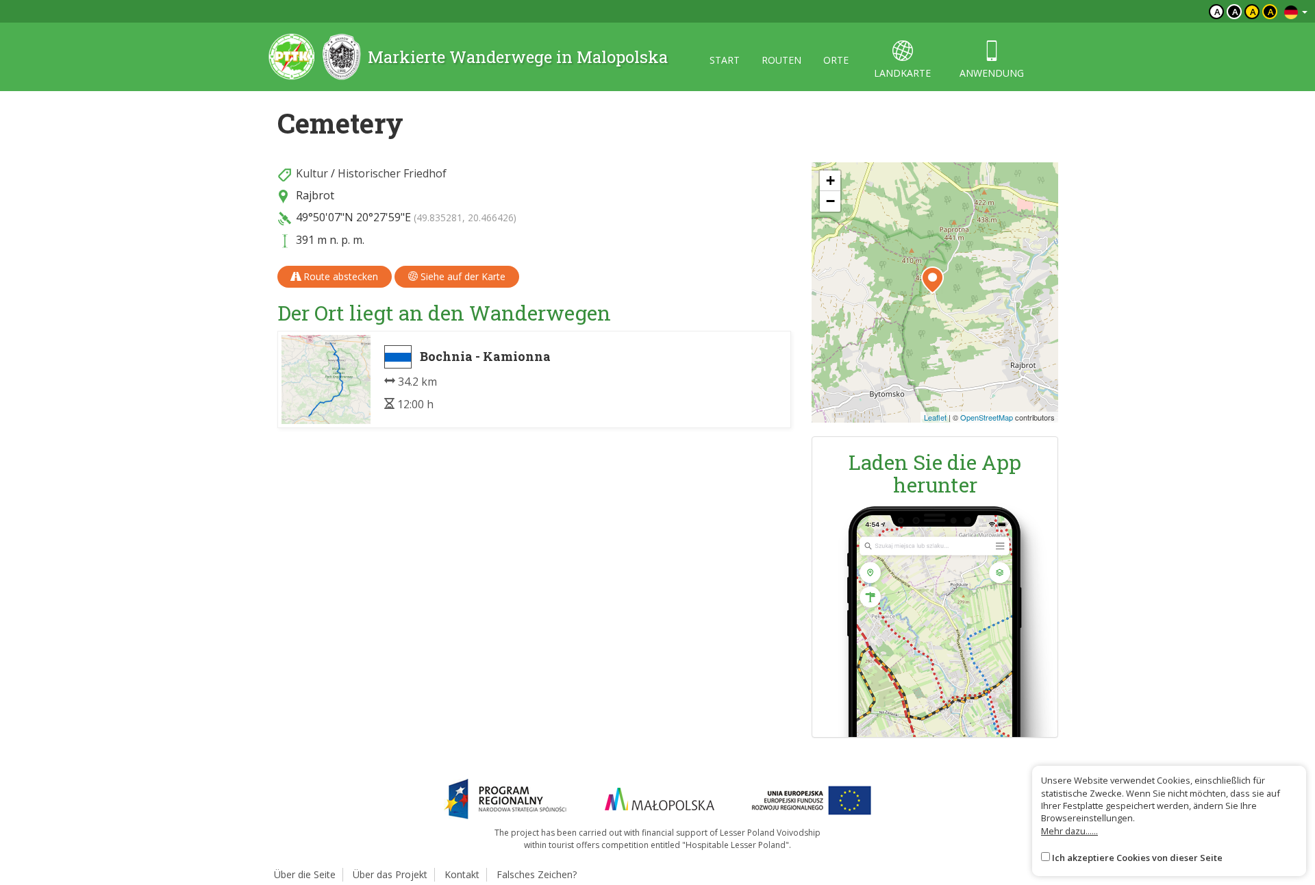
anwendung (992, 72)
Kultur (312, 173)
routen (781, 59)
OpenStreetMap (986, 417)
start (725, 59)
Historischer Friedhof (392, 173)
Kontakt (461, 874)
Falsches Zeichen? (537, 874)
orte (836, 59)
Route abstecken (339, 276)
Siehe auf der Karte (461, 276)
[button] (932, 280)
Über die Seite (305, 874)
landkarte (902, 72)
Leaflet (935, 417)
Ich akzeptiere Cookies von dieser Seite (1137, 857)
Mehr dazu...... (1069, 831)
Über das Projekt (390, 874)
